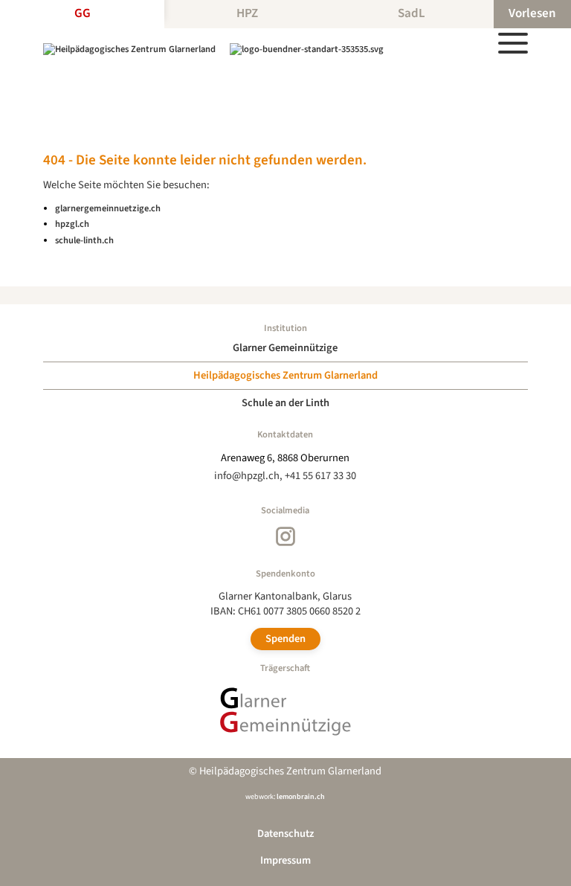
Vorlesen (532, 13)
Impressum (285, 860)
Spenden (285, 638)
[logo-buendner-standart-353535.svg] (307, 49)
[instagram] (285, 536)
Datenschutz (285, 833)
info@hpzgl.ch (247, 476)
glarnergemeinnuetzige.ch (108, 208)
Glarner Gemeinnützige (285, 348)
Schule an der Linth (285, 403)
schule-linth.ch (84, 240)
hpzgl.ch (72, 224)
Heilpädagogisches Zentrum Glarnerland (285, 375)
